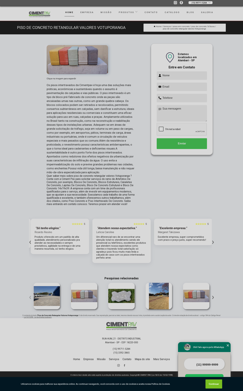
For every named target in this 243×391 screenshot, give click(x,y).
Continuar (214, 384)
